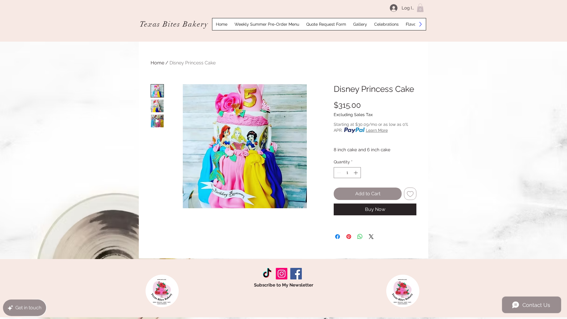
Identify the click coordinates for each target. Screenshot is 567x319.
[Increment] (356, 172)
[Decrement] (338, 172)
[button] (420, 8)
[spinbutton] (347, 172)
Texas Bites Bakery (174, 24)
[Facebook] (296, 273)
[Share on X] (371, 236)
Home (157, 63)
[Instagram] (281, 273)
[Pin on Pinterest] (348, 236)
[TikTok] (267, 273)
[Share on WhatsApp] (360, 236)
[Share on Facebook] (337, 236)
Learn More (377, 130)
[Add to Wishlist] (410, 194)
